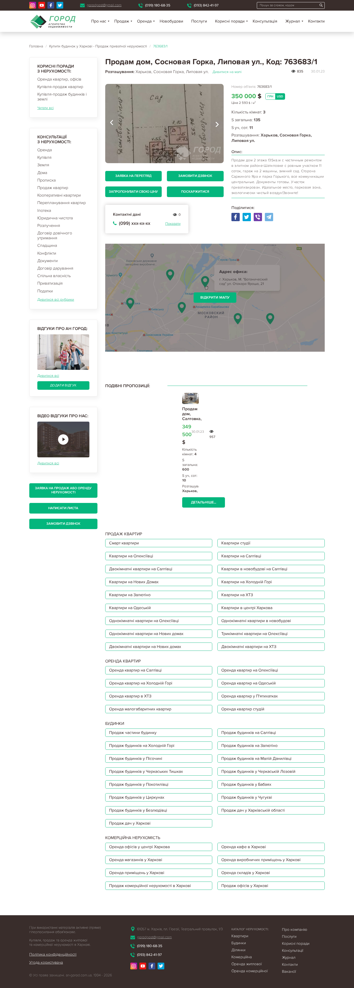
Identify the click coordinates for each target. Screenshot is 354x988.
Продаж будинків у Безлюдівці (138, 810)
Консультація (265, 21)
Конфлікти (46, 253)
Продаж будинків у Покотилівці (138, 784)
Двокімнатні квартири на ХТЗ (248, 646)
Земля (43, 165)
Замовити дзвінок (63, 524)
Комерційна (241, 957)
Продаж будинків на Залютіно (249, 745)
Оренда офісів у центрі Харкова (139, 846)
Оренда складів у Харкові (245, 872)
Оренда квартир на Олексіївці (249, 670)
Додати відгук (63, 385)
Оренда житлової (246, 964)
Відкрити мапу (215, 297)
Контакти (316, 21)
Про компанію (294, 929)
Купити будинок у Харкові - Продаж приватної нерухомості (98, 46)
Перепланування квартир (61, 202)
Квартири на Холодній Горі (246, 582)
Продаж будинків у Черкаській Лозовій (258, 771)
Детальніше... (203, 502)
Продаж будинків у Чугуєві (246, 797)
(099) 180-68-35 (157, 5)
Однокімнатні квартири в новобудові (256, 620)
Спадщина (47, 245)
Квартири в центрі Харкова (246, 607)
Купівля (44, 157)
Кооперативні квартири (59, 195)
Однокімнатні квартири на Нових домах (146, 633)
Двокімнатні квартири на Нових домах (145, 646)
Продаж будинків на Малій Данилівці (256, 758)
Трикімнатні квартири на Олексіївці (254, 633)
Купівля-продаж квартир (60, 86)
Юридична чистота (55, 218)
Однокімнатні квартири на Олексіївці (144, 620)
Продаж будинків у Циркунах (136, 797)
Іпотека (44, 210)
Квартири (239, 936)
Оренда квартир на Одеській (248, 683)
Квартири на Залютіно (130, 594)
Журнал (292, 21)
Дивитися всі (48, 375)
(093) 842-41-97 (206, 5)
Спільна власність (54, 275)
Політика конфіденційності (52, 954)
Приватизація (50, 283)
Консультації (292, 950)
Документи (47, 260)
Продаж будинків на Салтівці (248, 732)
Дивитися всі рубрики (55, 299)
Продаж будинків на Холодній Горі (141, 745)
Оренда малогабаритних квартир (140, 709)
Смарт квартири (124, 543)
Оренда (44, 150)
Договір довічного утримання (54, 235)
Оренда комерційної (249, 971)
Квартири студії (235, 543)
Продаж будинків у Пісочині (135, 758)
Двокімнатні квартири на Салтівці (140, 569)
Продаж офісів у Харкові (244, 885)
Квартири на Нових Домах (134, 582)
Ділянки (238, 950)
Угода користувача (46, 962)
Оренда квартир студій (242, 709)
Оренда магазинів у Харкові (135, 859)
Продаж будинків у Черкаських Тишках (146, 771)
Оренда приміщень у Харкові (136, 872)
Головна (36, 46)
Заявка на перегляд (133, 176)
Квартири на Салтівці (241, 556)
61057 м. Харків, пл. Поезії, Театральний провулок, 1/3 (180, 929)
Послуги (199, 21)
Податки (45, 291)
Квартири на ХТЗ (237, 594)
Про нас (98, 21)
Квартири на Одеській (130, 607)
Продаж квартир (52, 187)
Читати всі (45, 108)
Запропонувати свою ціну (133, 192)
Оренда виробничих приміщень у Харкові (261, 859)
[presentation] (111, 123)
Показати (173, 223)
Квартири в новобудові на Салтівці (254, 569)
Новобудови (171, 21)
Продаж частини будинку (133, 732)
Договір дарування (55, 268)
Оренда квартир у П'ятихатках (249, 696)
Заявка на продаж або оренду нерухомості (63, 490)
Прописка (46, 180)
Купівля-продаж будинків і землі (62, 97)
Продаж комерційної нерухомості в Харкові (150, 885)
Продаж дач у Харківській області (253, 810)
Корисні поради (230, 21)
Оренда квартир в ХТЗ (130, 696)
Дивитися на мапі (227, 72)
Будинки (238, 943)
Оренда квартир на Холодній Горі (140, 683)
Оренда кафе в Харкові (243, 846)
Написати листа (63, 508)
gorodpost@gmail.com (104, 5)
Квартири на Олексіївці (131, 556)
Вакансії (289, 971)
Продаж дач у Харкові (130, 823)
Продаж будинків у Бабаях (246, 784)
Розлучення (48, 225)
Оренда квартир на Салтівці (135, 670)
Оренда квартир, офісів (59, 79)
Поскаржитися (195, 192)
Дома (42, 172)
